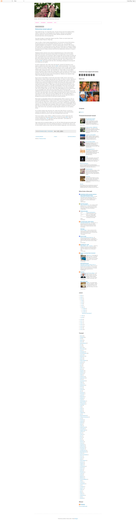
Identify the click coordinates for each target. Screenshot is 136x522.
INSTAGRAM (49, 22)
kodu (81, 363)
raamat (81, 399)
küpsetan (82, 370)
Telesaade (82, 393)
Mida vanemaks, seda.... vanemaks (86, 245)
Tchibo (81, 425)
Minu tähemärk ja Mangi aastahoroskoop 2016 (90, 119)
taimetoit (81, 498)
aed (81, 364)
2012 (81, 329)
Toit (80, 338)
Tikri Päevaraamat (84, 203)
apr (82, 305)
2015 (81, 324)
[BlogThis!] (58, 131)
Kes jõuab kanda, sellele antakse (87, 221)
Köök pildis (88, 176)
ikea (81, 438)
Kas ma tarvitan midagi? (90, 141)
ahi (80, 485)
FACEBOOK (43, 22)
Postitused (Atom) (42, 138)
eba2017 (82, 488)
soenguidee (82, 448)
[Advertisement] (89, 47)
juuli (82, 302)
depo (81, 435)
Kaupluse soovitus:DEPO (91, 134)
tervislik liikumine (83, 353)
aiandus (81, 434)
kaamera (81, 462)
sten (81, 391)
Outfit (81, 375)
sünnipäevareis (83, 450)
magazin (81, 464)
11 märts (84, 311)
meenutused (82, 380)
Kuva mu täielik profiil (83, 506)
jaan (82, 317)
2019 (81, 298)
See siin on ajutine (83, 230)
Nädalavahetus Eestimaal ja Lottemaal (87, 196)
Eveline (81, 453)
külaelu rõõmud (83, 360)
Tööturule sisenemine (84, 417)
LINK (41, 60)
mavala (81, 443)
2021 (81, 295)
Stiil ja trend (82, 348)
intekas (81, 489)
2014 (81, 326)
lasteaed (81, 389)
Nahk (81, 424)
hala (81, 346)
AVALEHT (37, 22)
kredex (81, 367)
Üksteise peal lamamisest (90, 212)
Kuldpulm (88, 282)
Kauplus (81, 383)
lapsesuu (82, 441)
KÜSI (55, 22)
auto (81, 418)
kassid (81, 388)
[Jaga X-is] (59, 131)
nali (80, 496)
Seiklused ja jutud (84, 211)
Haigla (81, 382)
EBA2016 (82, 477)
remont (81, 354)
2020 (81, 297)
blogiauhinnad (83, 427)
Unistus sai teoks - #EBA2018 (91, 127)
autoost (81, 395)
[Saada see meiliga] (57, 131)
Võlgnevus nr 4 (89, 255)
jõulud (81, 359)
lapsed (81, 340)
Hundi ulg (82, 272)
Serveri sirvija (83, 236)
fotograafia (82, 396)
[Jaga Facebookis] (61, 131)
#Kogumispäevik (89, 169)
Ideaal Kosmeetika (83, 454)
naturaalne (82, 444)
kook (81, 350)
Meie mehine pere (84, 281)
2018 (81, 319)
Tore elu (81, 184)
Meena (81, 347)
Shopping (82, 337)
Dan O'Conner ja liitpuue (90, 273)
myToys (81, 493)
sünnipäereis (82, 404)
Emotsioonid (82, 385)
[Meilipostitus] (55, 131)
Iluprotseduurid (83, 343)
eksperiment (82, 377)
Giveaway (82, 392)
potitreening (82, 446)
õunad (81, 475)
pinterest (81, 467)
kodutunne (82, 376)
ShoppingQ (82, 504)
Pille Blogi (82, 229)
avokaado (82, 486)
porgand (81, 421)
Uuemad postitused (39, 136)
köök (81, 379)
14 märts (84, 310)
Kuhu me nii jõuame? (84, 163)
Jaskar (81, 405)
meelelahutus (82, 466)
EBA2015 (82, 476)
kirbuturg (81, 398)
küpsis (81, 411)
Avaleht (55, 136)
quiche (81, 470)
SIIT (47, 118)
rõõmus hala (82, 402)
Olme (81, 335)
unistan (81, 473)
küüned (81, 373)
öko (80, 414)
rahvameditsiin (83, 401)
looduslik (82, 419)
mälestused (82, 495)
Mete (81, 369)
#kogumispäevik (83, 415)
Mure (81, 433)
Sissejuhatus (82, 483)
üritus (81, 341)
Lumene (81, 482)
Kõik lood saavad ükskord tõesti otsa (86, 237)
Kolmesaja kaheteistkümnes (85, 222)
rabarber (81, 431)
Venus (81, 456)
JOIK (81, 480)
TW (80, 406)
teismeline (82, 472)
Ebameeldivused (83, 451)
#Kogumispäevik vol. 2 (90, 149)
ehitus (81, 408)
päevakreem (82, 447)
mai (82, 303)
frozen (81, 437)
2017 (81, 321)
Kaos (87, 156)
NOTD (81, 386)
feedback (82, 372)
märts (82, 307)
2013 (81, 327)
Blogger (76, 518)
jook (81, 491)
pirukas (81, 469)
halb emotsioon (83, 460)
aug (82, 300)
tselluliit (81, 422)
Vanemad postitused (72, 136)
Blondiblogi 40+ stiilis (84, 244)
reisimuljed (82, 351)
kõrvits (81, 440)
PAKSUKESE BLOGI (84, 263)
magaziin (82, 463)
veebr (82, 315)
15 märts (84, 308)
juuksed (81, 362)
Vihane (81, 457)
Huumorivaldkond (83, 479)
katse (81, 492)
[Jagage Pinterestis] (62, 131)
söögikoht (82, 412)
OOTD (81, 357)
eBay (81, 459)
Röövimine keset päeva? (43, 29)
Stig (81, 366)
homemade (82, 428)
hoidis (81, 409)
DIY (80, 344)
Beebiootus (82, 356)
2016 (81, 322)
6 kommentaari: (50, 131)
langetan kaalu (83, 430)
